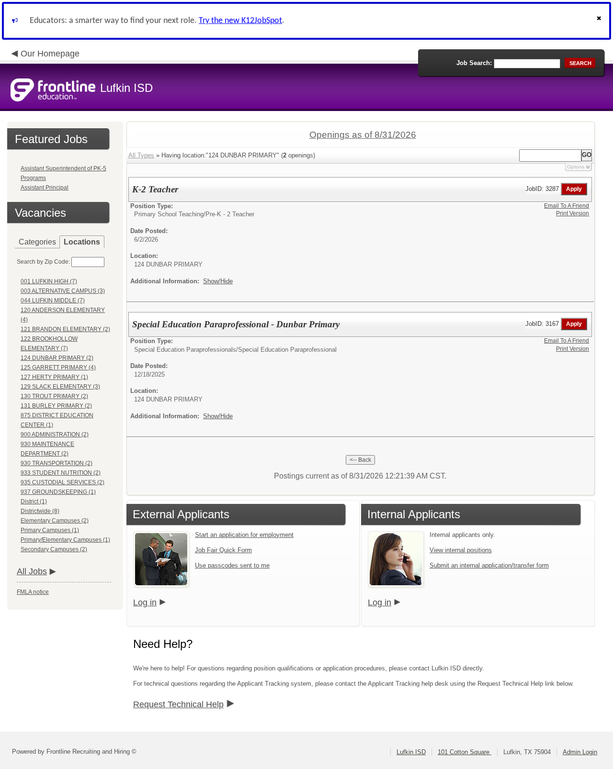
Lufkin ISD (411, 752)
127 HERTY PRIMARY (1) (54, 377)
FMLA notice (33, 592)
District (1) (34, 501)
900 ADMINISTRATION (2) (55, 434)
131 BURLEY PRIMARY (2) (56, 405)
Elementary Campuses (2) (55, 520)
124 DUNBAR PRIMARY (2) (57, 358)
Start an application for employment (244, 534)
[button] (600, 20)
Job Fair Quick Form (223, 550)
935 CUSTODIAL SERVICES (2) (62, 482)
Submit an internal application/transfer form (489, 565)
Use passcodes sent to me (232, 565)
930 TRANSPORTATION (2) (56, 463)
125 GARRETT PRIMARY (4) (58, 367)
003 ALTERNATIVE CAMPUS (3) (63, 291)
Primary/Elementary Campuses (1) (65, 539)
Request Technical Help (178, 704)
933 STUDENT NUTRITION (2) (61, 472)
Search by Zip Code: (43, 261)
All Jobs (32, 571)
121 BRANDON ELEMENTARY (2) (65, 329)
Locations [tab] (82, 242)
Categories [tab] (37, 242)
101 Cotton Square (464, 752)
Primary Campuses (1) (50, 530)
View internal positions (461, 550)
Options (575, 166)
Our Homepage (50, 53)
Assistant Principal (44, 187)
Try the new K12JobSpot (240, 20)
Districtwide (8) (40, 511)
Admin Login (580, 752)
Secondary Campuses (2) (54, 549)
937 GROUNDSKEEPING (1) (58, 492)
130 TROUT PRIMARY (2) (54, 396)
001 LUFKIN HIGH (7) (49, 281)
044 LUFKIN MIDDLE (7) (53, 300)
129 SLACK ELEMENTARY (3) (60, 386)
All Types (141, 155)
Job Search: (474, 63)
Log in (145, 602)
